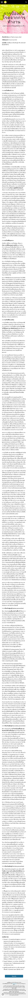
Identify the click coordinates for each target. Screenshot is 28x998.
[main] (14, 19)
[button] (2, 2)
